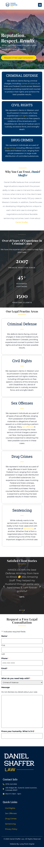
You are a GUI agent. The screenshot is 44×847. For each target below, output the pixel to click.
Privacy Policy (11, 829)
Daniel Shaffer (21, 222)
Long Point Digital (27, 844)
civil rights (23, 116)
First (3, 645)
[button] (40, 5)
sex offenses (27, 427)
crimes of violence (29, 83)
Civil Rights (10, 808)
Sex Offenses (11, 813)
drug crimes (9, 148)
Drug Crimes (10, 819)
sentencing (28, 529)
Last (3, 654)
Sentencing (10, 824)
